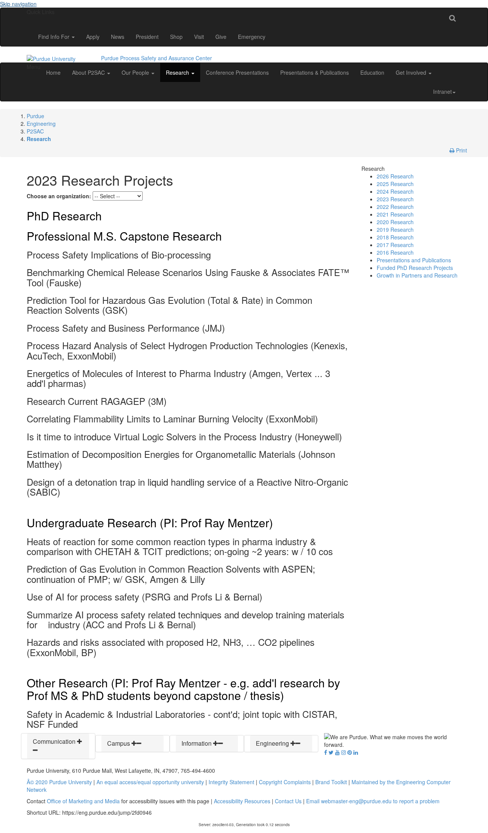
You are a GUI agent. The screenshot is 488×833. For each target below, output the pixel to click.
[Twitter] (331, 752)
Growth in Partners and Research (417, 275)
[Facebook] (325, 752)
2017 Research (395, 245)
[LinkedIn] (355, 752)
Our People (136, 72)
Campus (119, 743)
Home (53, 72)
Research (178, 72)
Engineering (41, 123)
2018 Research (395, 237)
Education (372, 72)
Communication (55, 741)
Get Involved (412, 72)
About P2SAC (89, 72)
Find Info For (54, 36)
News (117, 36)
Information (197, 743)
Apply (93, 36)
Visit (199, 36)
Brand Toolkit (331, 782)
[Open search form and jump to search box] (452, 17)
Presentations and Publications (414, 260)
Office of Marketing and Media (83, 801)
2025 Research (395, 184)
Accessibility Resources (242, 801)
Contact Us (288, 801)
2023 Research (395, 199)
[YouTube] (337, 752)
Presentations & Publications (314, 72)
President (147, 36)
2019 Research (395, 229)
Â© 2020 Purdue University (59, 782)
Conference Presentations (237, 72)
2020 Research (395, 222)
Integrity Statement (231, 782)
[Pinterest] (349, 752)
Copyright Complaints (285, 782)
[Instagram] (343, 752)
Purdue (35, 116)
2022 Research (395, 206)
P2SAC (35, 131)
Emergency (251, 36)
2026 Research (395, 176)
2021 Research (395, 214)
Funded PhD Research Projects (415, 267)
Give (220, 36)
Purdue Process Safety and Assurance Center (156, 58)
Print (460, 150)
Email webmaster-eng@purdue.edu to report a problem (373, 801)
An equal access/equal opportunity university (150, 782)
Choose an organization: (59, 196)
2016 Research (395, 252)
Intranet (442, 91)
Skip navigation (18, 4)
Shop (176, 36)
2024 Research (395, 191)
